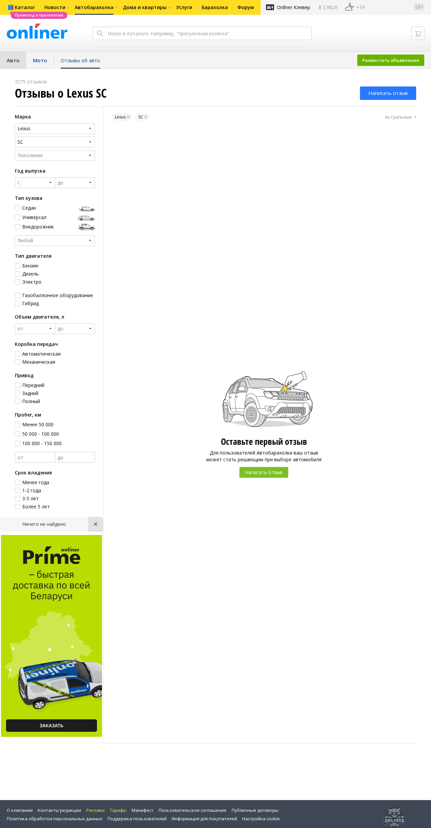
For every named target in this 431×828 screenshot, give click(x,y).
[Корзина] (418, 33)
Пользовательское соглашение (193, 810)
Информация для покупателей (204, 819)
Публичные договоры (255, 810)
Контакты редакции (59, 810)
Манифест (143, 810)
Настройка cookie (261, 819)
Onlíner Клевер (293, 7)
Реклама (95, 810)
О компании (20, 810)
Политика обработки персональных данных (54, 819)
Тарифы (118, 810)
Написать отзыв (388, 92)
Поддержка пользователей (137, 819)
